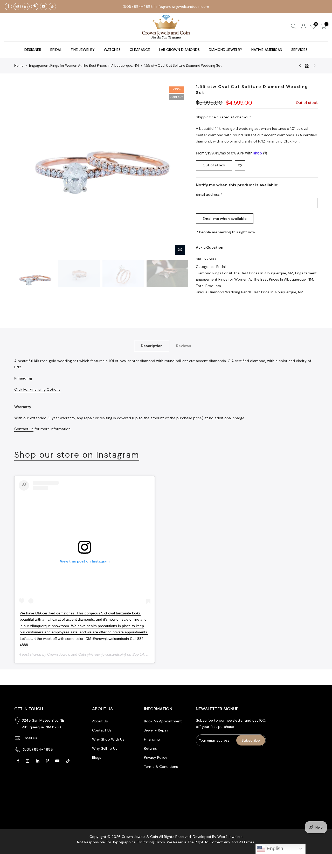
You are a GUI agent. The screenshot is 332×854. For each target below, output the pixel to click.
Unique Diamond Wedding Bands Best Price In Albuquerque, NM (249, 292)
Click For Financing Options (37, 389)
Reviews (183, 345)
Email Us (30, 738)
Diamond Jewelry (225, 49)
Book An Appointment (163, 721)
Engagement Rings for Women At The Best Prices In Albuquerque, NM (84, 65)
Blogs (96, 757)
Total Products (208, 285)
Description (152, 345)
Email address (209, 194)
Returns (150, 748)
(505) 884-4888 (138, 6)
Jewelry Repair (156, 730)
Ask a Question (209, 247)
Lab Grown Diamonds (179, 49)
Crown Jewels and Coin (66, 654)
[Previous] (23, 170)
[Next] (179, 170)
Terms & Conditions (161, 766)
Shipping (203, 117)
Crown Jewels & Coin (140, 836)
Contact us (23, 428)
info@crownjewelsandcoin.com (182, 6)
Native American (266, 49)
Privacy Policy (155, 757)
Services (299, 49)
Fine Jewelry (83, 49)
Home (19, 65)
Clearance (140, 49)
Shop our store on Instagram (76, 454)
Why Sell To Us (104, 748)
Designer (32, 49)
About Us (100, 721)
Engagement (306, 273)
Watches (112, 49)
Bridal (56, 49)
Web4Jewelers (230, 836)
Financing (152, 739)
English (274, 848)
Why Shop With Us (108, 739)
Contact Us (102, 730)
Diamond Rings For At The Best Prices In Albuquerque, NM (244, 273)
